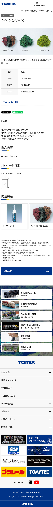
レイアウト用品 (8, 15)
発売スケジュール (9, 380)
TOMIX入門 (6, 388)
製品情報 (8, 271)
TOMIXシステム (8, 395)
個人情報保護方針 (33, 492)
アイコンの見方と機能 (10, 102)
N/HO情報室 (7, 403)
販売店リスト (7, 427)
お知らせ (5, 411)
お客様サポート (8, 419)
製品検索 (5, 372)
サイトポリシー (18, 492)
